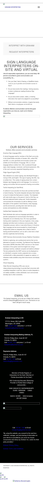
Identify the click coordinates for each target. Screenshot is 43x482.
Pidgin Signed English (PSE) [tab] (11, 172)
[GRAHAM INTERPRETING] (17, 7)
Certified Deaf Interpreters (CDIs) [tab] (12, 211)
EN (3, 475)
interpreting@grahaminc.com (14, 328)
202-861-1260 (12, 326)
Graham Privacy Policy (10, 445)
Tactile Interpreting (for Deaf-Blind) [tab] (13, 187)
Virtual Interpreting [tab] (8, 263)
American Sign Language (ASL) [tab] (12, 153)
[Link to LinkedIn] (35, 469)
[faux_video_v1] (21, 117)
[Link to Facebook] (38, 469)
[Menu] (39, 7)
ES (3, 479)
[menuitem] (39, 7)
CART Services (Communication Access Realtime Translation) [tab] (21, 237)
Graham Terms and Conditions (13, 448)
